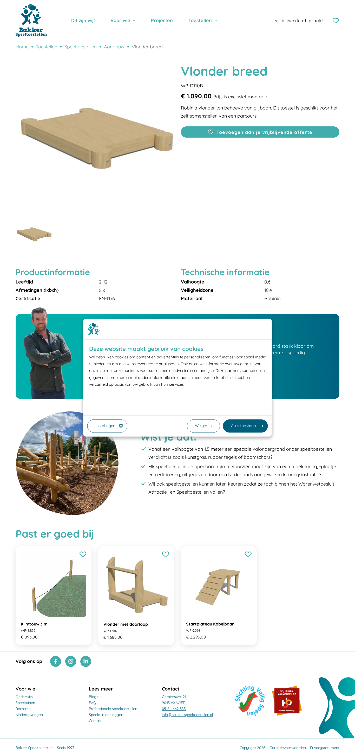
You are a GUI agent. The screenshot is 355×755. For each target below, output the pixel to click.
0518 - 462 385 (174, 708)
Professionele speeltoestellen (113, 708)
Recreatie (23, 708)
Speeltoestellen (80, 47)
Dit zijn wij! (83, 20)
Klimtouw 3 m (34, 624)
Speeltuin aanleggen (106, 714)
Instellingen (105, 425)
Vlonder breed (147, 47)
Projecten (162, 20)
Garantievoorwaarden (287, 747)
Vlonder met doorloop (125, 624)
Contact (95, 720)
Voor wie (120, 20)
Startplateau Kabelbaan (210, 624)
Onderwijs (24, 696)
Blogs (93, 696)
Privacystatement (324, 747)
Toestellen (200, 20)
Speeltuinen (25, 702)
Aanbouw (114, 47)
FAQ (92, 702)
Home (22, 47)
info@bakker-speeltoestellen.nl (187, 714)
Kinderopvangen (29, 714)
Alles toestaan (243, 425)
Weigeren (203, 425)
